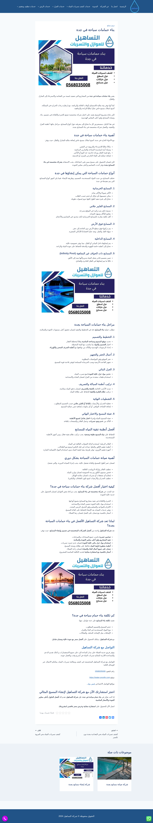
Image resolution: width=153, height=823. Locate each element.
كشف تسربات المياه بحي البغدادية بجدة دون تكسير (101, 734)
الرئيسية (123, 6)
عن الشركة (104, 6)
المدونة (95, 6)
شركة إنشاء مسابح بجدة (79, 784)
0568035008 (100, 671)
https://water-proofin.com (99, 677)
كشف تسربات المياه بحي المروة (47, 732)
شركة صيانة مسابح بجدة (117, 784)
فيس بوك (91, 684)
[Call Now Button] (5, 818)
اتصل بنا (114, 6)
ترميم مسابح (110, 25)
